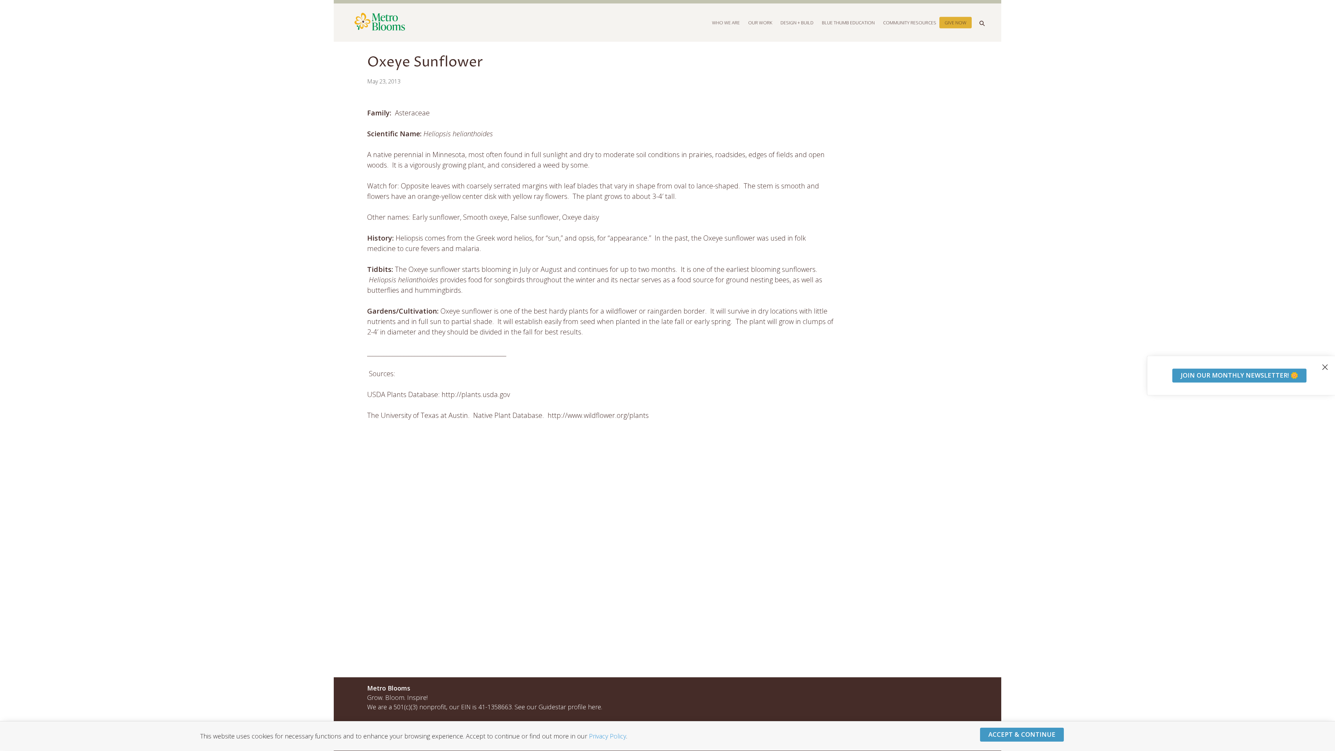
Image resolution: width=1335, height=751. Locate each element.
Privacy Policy (607, 736)
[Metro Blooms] (517, 22)
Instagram (945, 689)
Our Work (760, 22)
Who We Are (726, 22)
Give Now (955, 22)
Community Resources (909, 22)
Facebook (930, 689)
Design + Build (797, 22)
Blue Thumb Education (848, 22)
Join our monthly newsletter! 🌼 (1239, 375)
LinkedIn (960, 689)
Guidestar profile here (570, 707)
